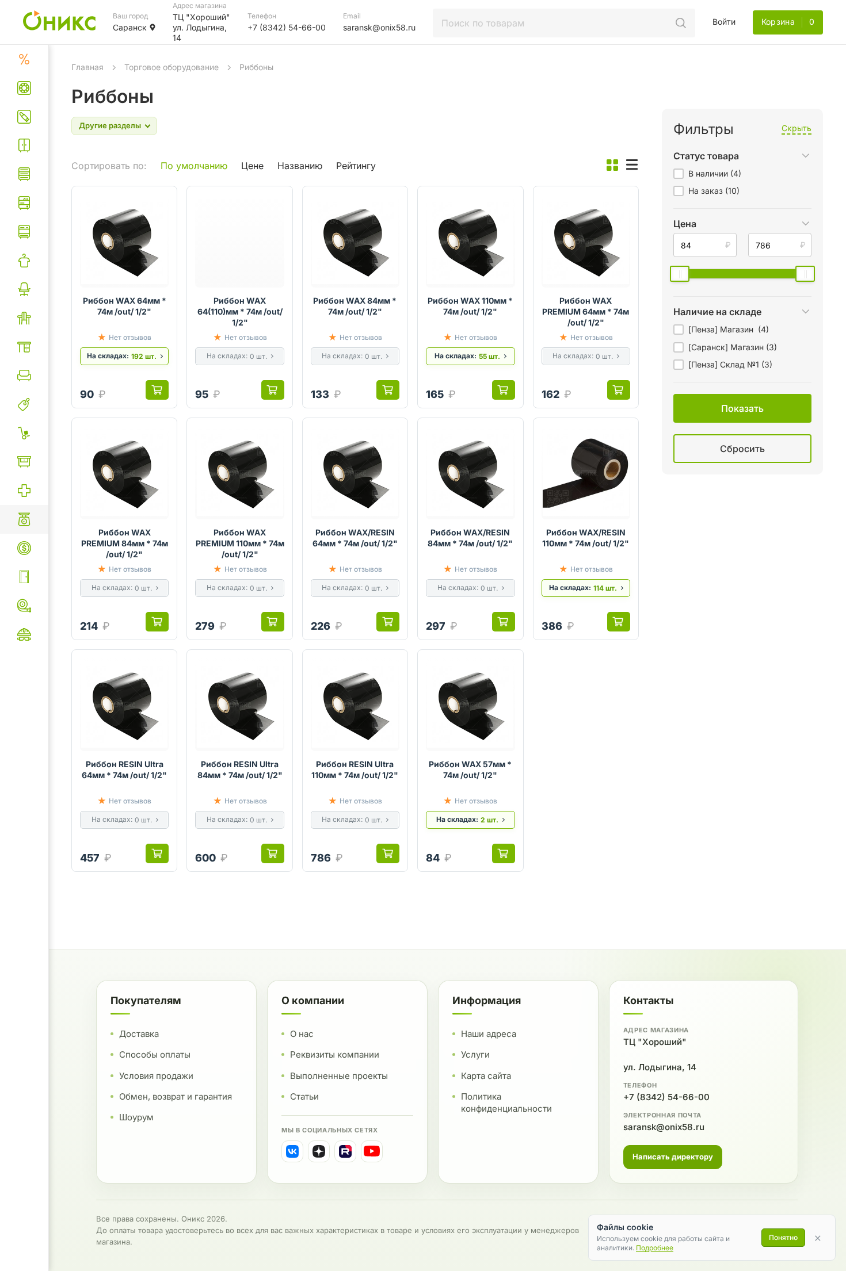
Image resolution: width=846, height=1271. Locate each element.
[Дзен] (319, 1151)
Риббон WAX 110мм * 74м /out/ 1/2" (470, 306)
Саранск (130, 27)
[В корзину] (157, 390)
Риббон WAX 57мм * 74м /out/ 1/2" (470, 769)
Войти (724, 21)
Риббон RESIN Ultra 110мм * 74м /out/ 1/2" (354, 769)
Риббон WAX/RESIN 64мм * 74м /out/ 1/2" (355, 537)
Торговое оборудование (171, 67)
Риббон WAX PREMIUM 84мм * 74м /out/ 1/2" (124, 543)
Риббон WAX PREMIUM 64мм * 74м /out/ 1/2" (585, 311)
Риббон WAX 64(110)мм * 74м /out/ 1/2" (240, 311)
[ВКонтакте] (292, 1151)
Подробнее (654, 1247)
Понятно (783, 1237)
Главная (87, 67)
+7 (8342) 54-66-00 (666, 1097)
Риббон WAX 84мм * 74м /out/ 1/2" (355, 306)
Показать (623, 463)
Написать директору (672, 1156)
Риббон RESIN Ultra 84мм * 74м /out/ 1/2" (240, 769)
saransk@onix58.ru (663, 1126)
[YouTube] (372, 1151)
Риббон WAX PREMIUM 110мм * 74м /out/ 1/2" (240, 543)
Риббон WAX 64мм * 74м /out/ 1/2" (124, 306)
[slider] (679, 274)
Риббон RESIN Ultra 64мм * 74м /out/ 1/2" (124, 769)
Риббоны (256, 67)
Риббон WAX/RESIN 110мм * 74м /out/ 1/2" (585, 537)
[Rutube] (345, 1151)
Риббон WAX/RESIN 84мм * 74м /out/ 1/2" (470, 537)
